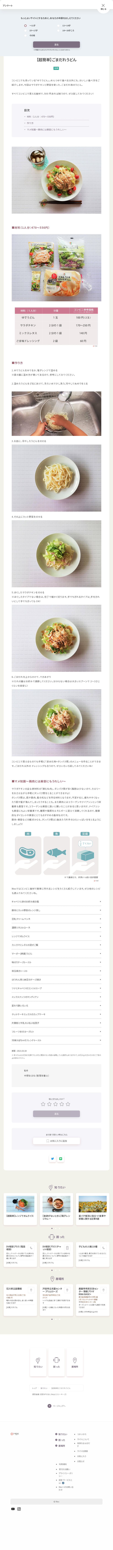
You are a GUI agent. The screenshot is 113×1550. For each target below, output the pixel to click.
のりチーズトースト (21, 962)
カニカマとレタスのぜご (25, 945)
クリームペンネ (21, 919)
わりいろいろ (20, 1005)
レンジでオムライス (20, 936)
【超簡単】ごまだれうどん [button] (61, 1388)
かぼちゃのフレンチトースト (26, 1040)
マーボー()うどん (22, 953)
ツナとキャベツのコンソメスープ (27, 988)
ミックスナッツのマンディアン (25, 997)
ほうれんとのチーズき (26, 979)
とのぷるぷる (25, 1023)
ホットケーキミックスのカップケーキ (28, 1014)
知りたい (44, 1388)
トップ (34, 1388)
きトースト (20, 971)
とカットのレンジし (26, 910)
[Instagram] (19, 1509)
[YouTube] (12, 1509)
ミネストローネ (21, 927)
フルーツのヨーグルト (23, 1031)
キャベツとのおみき (25, 901)
